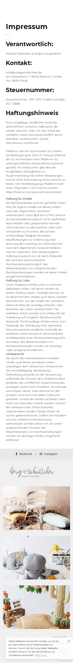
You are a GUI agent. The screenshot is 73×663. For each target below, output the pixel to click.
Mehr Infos (41, 655)
